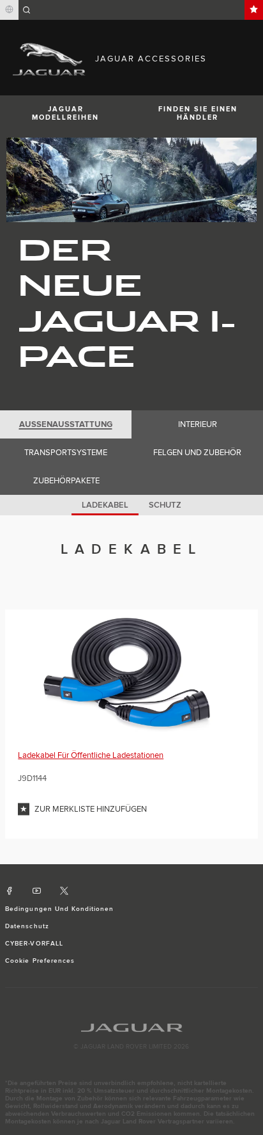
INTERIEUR (197, 424)
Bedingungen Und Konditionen (59, 909)
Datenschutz (27, 926)
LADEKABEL (105, 505)
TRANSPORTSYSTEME (65, 452)
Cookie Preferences (40, 961)
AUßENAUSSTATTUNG (65, 424)
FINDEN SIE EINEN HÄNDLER (197, 113)
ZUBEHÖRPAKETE (66, 481)
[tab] (66, 424)
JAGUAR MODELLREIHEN (65, 113)
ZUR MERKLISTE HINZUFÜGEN (90, 809)
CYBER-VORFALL (34, 943)
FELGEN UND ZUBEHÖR (197, 452)
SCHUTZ (165, 505)
